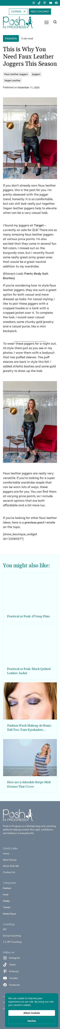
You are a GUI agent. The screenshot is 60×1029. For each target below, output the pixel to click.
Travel (6, 907)
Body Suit (41, 273)
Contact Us (9, 872)
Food (5, 894)
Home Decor (9, 913)
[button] (46, 22)
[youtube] (50, 2)
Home (6, 853)
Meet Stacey (9, 859)
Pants (28, 273)
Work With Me (11, 866)
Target (39, 225)
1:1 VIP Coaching (12, 941)
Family (6, 900)
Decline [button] (32, 1020)
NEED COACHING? (40, 11)
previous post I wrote (40, 522)
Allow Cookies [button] (32, 1013)
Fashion (7, 888)
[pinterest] (45, 2)
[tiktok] (39, 2)
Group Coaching (12, 935)
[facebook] (56, 2)
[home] (19, 22)
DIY (5, 929)
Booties (8, 278)
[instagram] (33, 2)
